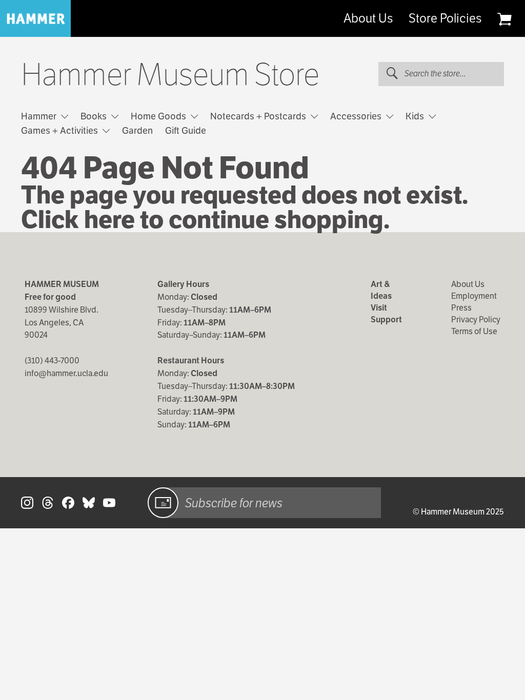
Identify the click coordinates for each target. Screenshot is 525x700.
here (109, 219)
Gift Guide (185, 130)
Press (461, 307)
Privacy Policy (475, 319)
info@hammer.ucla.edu (66, 373)
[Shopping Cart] (504, 19)
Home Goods (159, 116)
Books (94, 116)
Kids (416, 116)
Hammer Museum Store (170, 74)
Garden (137, 130)
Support (386, 319)
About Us (368, 18)
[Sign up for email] (163, 502)
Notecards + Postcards (259, 116)
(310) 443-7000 (52, 360)
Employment (474, 296)
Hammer (39, 116)
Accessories (356, 116)
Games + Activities (60, 130)
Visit (379, 307)
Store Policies (445, 18)
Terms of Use (474, 331)
